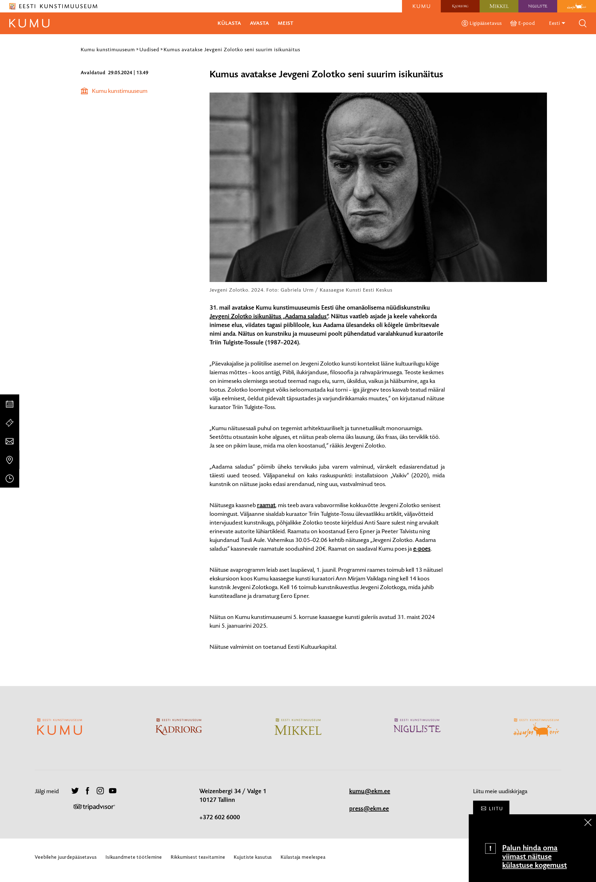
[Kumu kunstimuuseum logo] (421, 6)
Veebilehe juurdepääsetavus (66, 857)
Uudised (149, 49)
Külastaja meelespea (303, 857)
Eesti (555, 23)
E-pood (526, 23)
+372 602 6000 (219, 817)
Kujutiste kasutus (253, 857)
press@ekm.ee (369, 808)
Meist (286, 23)
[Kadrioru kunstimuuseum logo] (460, 6)
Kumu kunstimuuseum (108, 49)
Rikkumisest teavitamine (198, 857)
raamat (266, 505)
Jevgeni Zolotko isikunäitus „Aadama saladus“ (269, 316)
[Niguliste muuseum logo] (537, 6)
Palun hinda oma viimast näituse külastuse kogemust (534, 856)
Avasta (259, 23)
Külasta (229, 23)
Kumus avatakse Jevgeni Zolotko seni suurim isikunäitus (232, 49)
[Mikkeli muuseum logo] (499, 6)
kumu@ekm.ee (369, 791)
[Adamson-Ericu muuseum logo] (576, 6)
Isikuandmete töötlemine (134, 857)
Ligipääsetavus (486, 23)
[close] (588, 822)
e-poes (422, 548)
